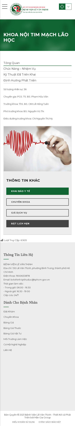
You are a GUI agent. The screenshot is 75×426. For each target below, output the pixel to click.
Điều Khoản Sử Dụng (23, 422)
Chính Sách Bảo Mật (50, 422)
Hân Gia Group (42, 417)
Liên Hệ (7, 350)
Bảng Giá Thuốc (12, 328)
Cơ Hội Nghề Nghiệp (14, 344)
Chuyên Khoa (11, 316)
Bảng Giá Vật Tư (12, 333)
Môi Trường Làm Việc (15, 339)
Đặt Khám (9, 311)
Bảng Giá (8, 322)
